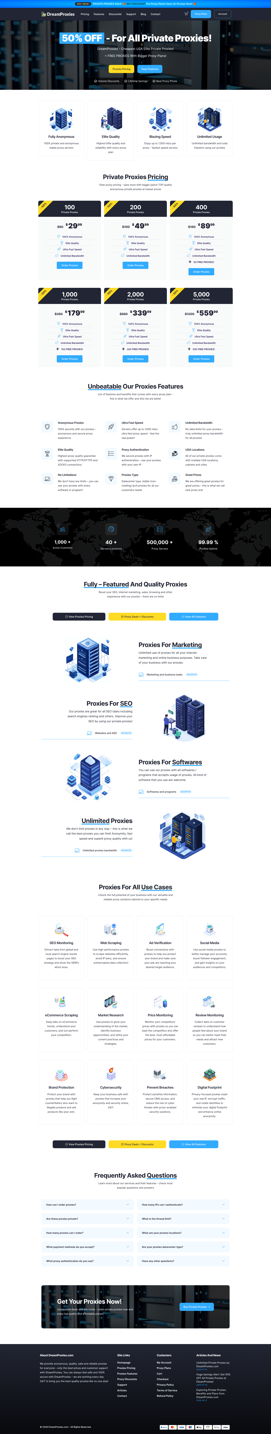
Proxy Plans (201, 14)
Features (99, 14)
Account (222, 14)
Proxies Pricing (121, 69)
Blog (143, 14)
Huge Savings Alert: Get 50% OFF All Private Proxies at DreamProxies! (213, 1378)
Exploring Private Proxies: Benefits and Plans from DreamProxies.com (211, 1393)
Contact (155, 14)
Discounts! (115, 14)
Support (131, 14)
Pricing (85, 14)
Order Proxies (69, 265)
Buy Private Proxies (195, 1306)
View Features (149, 69)
